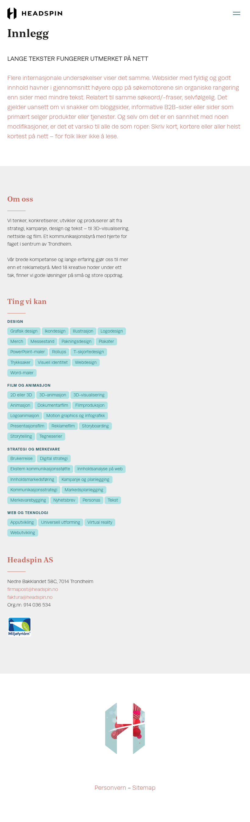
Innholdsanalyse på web (100, 469)
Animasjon (20, 405)
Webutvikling (22, 532)
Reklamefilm (63, 426)
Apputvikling (22, 522)
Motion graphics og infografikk (75, 415)
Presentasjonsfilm (27, 426)
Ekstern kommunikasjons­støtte (40, 469)
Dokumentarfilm (53, 405)
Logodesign (112, 331)
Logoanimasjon (24, 415)
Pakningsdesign (76, 341)
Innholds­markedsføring (32, 479)
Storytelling (21, 436)
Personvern (110, 787)
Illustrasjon (83, 331)
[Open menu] (236, 13)
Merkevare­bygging (28, 500)
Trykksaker (20, 362)
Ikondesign (55, 331)
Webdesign (86, 362)
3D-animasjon (52, 395)
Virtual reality (100, 522)
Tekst (113, 500)
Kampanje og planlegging (85, 479)
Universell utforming (60, 522)
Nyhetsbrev (64, 500)
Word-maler (22, 373)
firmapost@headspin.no (32, 589)
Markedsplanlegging (84, 490)
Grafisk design (24, 331)
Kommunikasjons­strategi (33, 490)
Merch (16, 341)
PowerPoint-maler (27, 352)
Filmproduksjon (90, 405)
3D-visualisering (89, 395)
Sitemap (143, 787)
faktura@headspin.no (29, 597)
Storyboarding (95, 426)
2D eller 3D (21, 395)
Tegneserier (50, 436)
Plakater (106, 341)
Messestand (42, 341)
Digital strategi (54, 458)
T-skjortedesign (88, 352)
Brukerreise (21, 458)
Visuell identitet (53, 362)
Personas (91, 500)
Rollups (59, 352)
